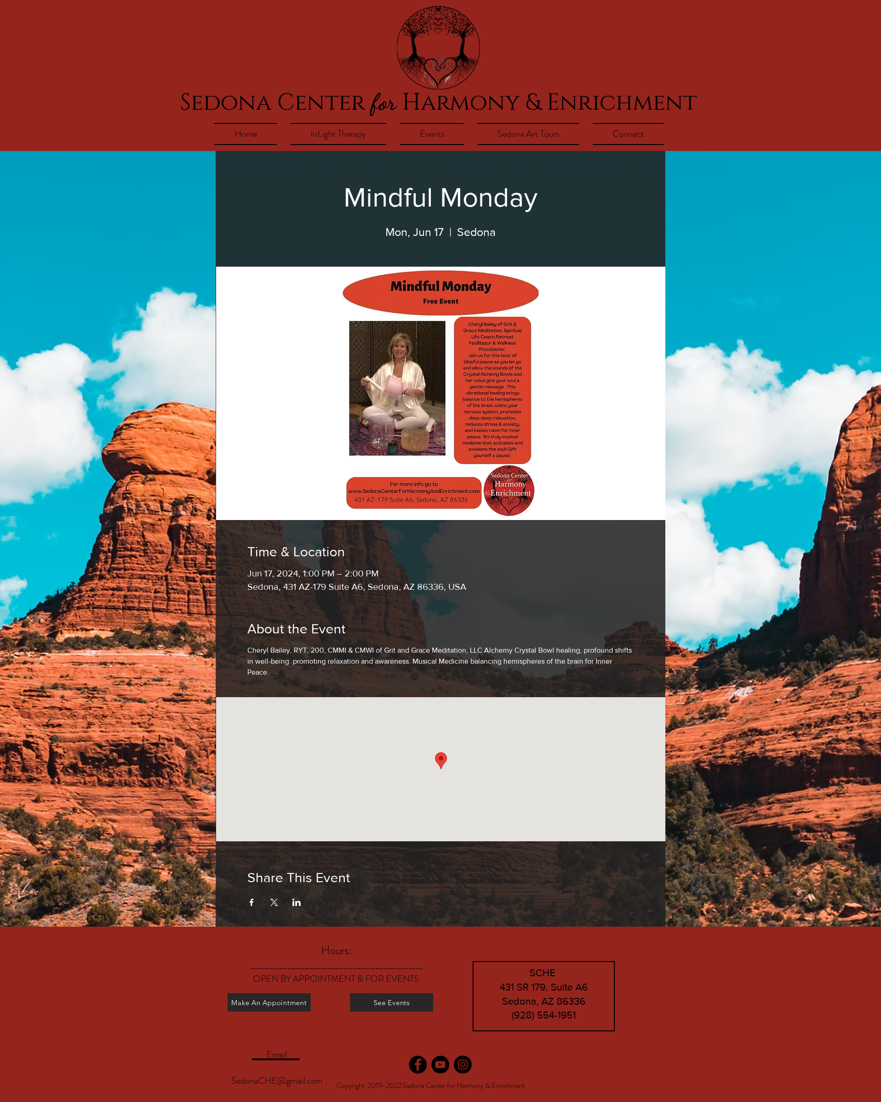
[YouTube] (440, 1065)
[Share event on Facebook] (251, 902)
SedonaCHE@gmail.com (277, 1080)
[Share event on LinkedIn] (296, 902)
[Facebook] (418, 1065)
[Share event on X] (274, 902)
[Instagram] (463, 1065)
